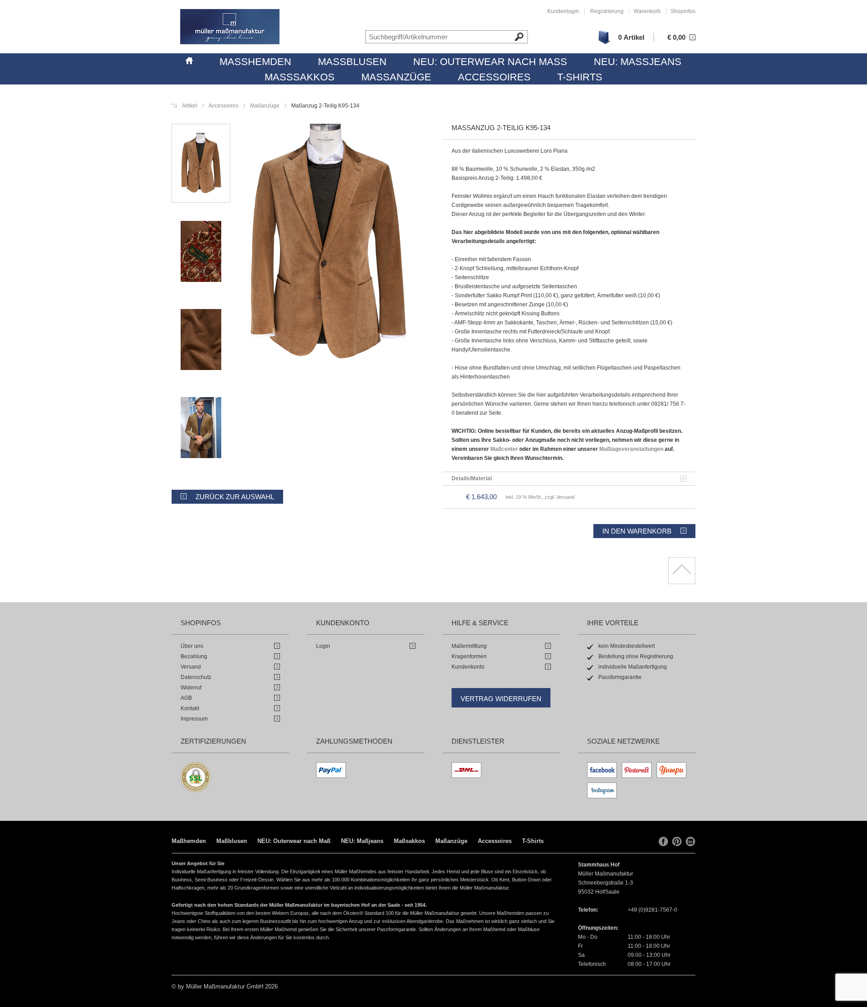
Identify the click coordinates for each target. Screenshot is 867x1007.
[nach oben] (681, 570)
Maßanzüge (396, 77)
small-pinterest (677, 842)
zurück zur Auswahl (235, 497)
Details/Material (472, 478)
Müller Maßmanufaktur (230, 26)
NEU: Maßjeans (637, 61)
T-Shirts (579, 77)
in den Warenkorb (636, 531)
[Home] (189, 59)
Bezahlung (194, 656)
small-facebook (663, 842)
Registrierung (607, 11)
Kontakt (190, 708)
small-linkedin (690, 842)
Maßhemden (255, 61)
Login (323, 646)
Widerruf (191, 687)
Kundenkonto (468, 667)
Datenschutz (196, 677)
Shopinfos (683, 11)
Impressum (194, 719)
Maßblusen (352, 61)
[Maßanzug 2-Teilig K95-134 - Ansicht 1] (327, 244)
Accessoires (494, 77)
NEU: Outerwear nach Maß (490, 61)
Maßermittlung (469, 646)
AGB (186, 698)
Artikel (189, 106)
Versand (191, 667)
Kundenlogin (563, 11)
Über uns (192, 646)
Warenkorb (647, 11)
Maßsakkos (300, 77)
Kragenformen (469, 656)
